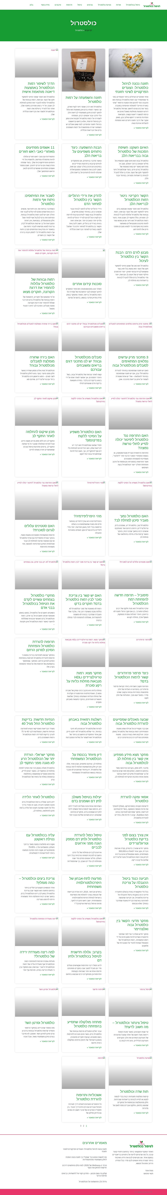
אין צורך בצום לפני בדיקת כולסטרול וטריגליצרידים (135, 839)
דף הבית (88, 30)
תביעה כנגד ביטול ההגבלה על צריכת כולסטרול (135, 883)
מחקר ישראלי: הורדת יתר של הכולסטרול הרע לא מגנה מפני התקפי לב (37, 759)
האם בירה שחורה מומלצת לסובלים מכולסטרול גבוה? (42, 361)
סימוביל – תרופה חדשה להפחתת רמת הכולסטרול (131, 599)
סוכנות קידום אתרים (87, 284)
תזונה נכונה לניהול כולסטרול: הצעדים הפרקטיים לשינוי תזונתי (131, 88)
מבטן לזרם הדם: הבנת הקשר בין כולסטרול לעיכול (132, 257)
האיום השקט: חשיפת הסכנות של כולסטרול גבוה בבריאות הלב (133, 152)
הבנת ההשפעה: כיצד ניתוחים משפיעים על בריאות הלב (86, 152)
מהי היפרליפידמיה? (87, 516)
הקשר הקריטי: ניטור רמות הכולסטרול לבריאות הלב (134, 200)
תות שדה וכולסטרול (134, 1091)
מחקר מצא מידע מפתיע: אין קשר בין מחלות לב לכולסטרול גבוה (130, 759)
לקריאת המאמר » (141, 128)
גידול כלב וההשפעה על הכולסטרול (93, 1182)
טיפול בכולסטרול (133, 5)
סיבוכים (58, 5)
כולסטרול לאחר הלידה (38, 797)
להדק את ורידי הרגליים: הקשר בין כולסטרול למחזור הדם (84, 200)
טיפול (79, 5)
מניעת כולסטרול (104, 5)
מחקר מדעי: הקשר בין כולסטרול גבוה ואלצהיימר (132, 925)
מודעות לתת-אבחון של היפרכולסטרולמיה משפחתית (85, 883)
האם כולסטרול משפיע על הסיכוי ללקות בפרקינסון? (85, 436)
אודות (118, 5)
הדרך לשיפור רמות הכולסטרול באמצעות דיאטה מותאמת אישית (38, 88)
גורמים (90, 5)
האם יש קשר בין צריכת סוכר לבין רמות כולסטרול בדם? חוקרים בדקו (83, 600)
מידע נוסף (45, 5)
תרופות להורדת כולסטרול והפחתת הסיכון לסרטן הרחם (41, 646)
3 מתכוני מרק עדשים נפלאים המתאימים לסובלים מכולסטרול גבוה (130, 361)
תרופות (69, 5)
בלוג (31, 5)
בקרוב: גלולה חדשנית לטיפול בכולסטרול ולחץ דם (84, 956)
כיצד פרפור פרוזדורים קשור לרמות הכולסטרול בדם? (131, 677)
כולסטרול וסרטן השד (40, 1023)
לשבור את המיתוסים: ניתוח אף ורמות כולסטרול (39, 200)
